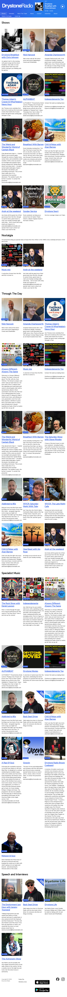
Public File (21, 979)
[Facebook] (58, 979)
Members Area (23, 981)
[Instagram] (63, 979)
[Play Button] (63, 7)
